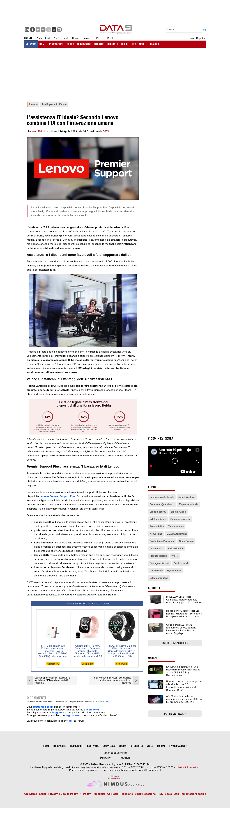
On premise (156, 570)
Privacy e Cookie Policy (63, 793)
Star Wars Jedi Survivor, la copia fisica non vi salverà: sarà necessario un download (112, 680)
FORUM (161, 746)
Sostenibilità (157, 526)
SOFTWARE (93, 746)
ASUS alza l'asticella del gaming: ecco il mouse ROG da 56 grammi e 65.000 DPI (184, 699)
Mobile (125, 757)
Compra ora (53, 664)
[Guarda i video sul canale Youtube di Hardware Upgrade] (54, 29)
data (106, 131)
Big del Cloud (178, 511)
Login (191, 38)
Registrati (201, 38)
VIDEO (150, 746)
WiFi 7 (174, 556)
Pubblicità (99, 793)
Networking (156, 533)
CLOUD (70, 44)
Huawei (86, 38)
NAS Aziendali (176, 548)
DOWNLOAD (109, 746)
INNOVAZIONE (56, 44)
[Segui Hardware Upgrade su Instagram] (59, 29)
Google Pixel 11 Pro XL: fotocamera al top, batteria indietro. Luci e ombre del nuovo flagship (181, 629)
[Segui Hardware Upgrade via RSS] (48, 29)
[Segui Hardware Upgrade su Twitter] (38, 29)
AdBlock (112, 793)
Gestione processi (180, 519)
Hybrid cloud (174, 570)
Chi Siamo (30, 793)
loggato (57, 712)
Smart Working (186, 497)
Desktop (105, 757)
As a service (156, 548)
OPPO (98, 38)
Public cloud (181, 563)
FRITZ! (109, 38)
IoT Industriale (158, 519)
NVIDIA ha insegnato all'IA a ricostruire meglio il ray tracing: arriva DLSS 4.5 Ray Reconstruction (183, 671)
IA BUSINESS (84, 44)
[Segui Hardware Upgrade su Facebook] (32, 29)
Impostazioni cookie (193, 793)
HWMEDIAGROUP (178, 746)
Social (168, 793)
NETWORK (31, 44)
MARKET (154, 44)
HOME (42, 44)
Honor (75, 38)
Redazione (126, 793)
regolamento (73, 715)
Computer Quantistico (162, 504)
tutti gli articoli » (175, 643)
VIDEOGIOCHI (76, 746)
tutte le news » (175, 713)
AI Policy (85, 793)
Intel (65, 38)
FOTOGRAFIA (136, 746)
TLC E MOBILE (139, 44)
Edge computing (159, 578)
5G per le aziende (188, 504)
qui (70, 720)
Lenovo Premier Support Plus (57, 496)
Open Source (186, 541)
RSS (160, 793)
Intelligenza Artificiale (162, 497)
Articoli (154, 588)
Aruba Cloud (43, 38)
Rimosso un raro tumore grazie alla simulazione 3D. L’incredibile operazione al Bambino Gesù (184, 685)
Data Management (177, 533)
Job (176, 793)
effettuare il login (43, 706)
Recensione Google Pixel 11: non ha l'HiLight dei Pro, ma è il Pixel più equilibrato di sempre (184, 613)
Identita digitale (158, 556)
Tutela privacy (176, 526)
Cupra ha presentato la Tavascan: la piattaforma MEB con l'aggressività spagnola (52, 680)
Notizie (153, 658)
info (107, 701)
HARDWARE (59, 746)
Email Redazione (145, 793)
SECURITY (112, 44)
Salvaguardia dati (159, 563)
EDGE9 (122, 746)
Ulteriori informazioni (187, 767)
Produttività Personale (162, 541)
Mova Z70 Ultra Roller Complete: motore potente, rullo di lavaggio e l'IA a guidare (184, 599)
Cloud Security (158, 511)
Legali (43, 793)
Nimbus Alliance (115, 778)
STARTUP (99, 44)
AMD (56, 38)
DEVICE (125, 44)
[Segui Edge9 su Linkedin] (27, 29)
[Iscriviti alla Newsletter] (43, 29)
